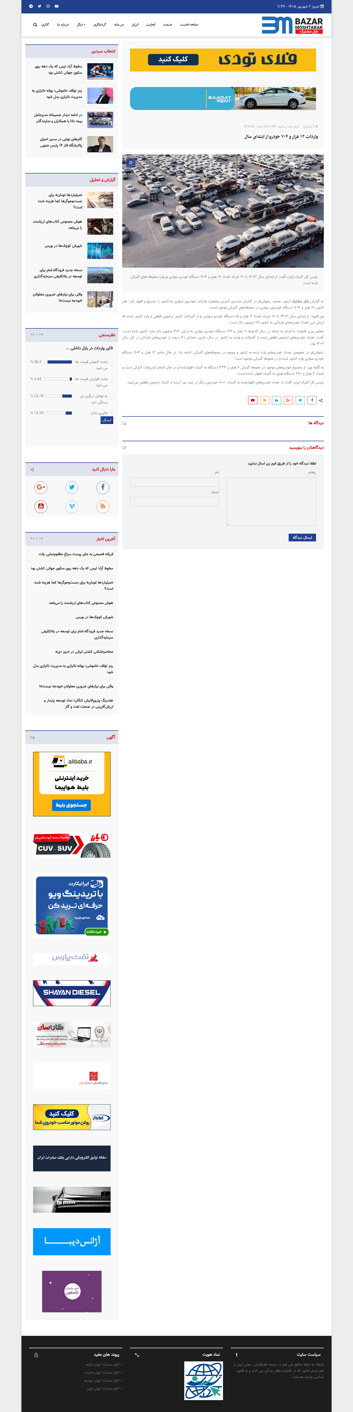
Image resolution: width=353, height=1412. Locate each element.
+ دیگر (81, 25)
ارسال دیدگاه (302, 537)
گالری (45, 25)
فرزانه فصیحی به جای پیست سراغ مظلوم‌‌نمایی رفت (76, 554)
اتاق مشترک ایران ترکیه (102, 1364)
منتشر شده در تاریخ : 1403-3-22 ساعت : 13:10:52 (271, 127)
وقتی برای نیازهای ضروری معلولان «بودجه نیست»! (76, 686)
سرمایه (119, 25)
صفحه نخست (189, 25)
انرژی (135, 25)
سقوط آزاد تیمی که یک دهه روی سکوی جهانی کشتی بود (72, 568)
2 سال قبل (309, 127)
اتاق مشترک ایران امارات (101, 1372)
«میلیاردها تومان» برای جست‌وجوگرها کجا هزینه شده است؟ (60, 201)
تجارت (150, 25)
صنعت (167, 25)
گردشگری (99, 25)
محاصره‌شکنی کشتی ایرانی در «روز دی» (84, 651)
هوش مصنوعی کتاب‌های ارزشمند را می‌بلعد (81, 603)
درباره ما (63, 25)
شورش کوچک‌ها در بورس (63, 246)
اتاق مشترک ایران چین (103, 1388)
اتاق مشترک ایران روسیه (101, 1380)
